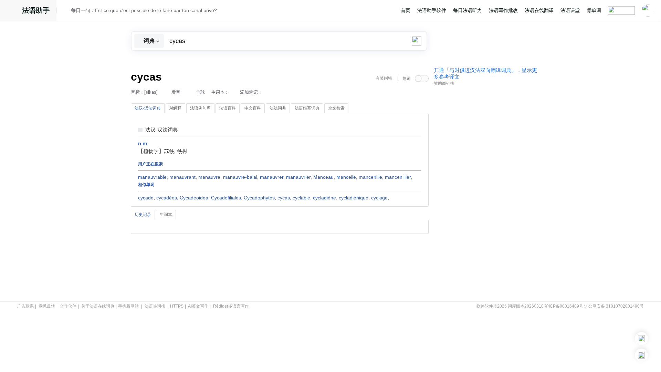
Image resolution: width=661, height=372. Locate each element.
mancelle (346, 177)
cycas (283, 197)
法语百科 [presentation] (227, 108)
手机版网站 (128, 306)
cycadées (166, 197)
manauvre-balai (240, 177)
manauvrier (298, 177)
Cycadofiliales (226, 197)
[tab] (148, 108)
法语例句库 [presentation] (200, 108)
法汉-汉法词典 (161, 130)
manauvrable (152, 177)
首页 (405, 10)
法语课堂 (570, 10)
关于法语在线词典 (97, 306)
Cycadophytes (259, 197)
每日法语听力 (467, 10)
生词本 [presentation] (166, 214)
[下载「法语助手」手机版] (641, 338)
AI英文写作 (198, 306)
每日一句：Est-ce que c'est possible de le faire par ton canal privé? (144, 10)
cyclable (301, 197)
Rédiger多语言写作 (231, 306)
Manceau (323, 177)
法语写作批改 (503, 10)
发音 (175, 92)
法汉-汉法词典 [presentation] (148, 108)
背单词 (594, 10)
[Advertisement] (485, 194)
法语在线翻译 (539, 10)
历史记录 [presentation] (143, 214)
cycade (146, 197)
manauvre (209, 177)
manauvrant (182, 177)
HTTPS (176, 306)
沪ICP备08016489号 (564, 306)
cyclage (379, 197)
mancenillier (398, 177)
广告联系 (25, 306)
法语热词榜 (155, 306)
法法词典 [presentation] (278, 108)
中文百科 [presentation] (252, 108)
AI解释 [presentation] (175, 108)
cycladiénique (353, 197)
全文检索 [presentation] (336, 108)
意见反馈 (47, 306)
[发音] (65, 11)
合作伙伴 (68, 306)
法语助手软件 (431, 10)
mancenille (370, 177)
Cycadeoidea (194, 197)
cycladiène (324, 197)
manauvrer (271, 177)
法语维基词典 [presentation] (307, 108)
